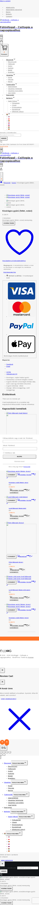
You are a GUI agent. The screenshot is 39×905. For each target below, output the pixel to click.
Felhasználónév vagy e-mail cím (18, 438)
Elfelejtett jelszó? (19, 461)
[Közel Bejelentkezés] (2, 670)
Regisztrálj (27, 466)
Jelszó (9, 445)
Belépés (19, 456)
